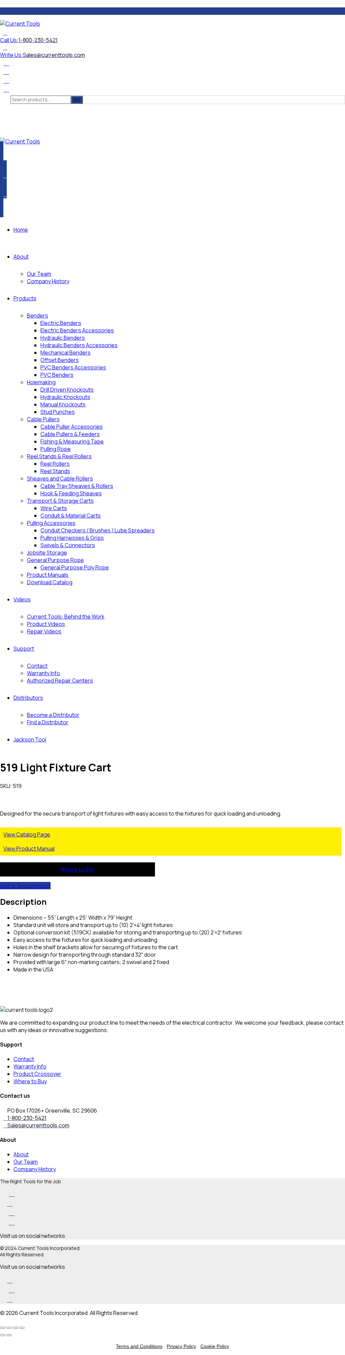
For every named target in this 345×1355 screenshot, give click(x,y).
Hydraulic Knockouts (65, 397)
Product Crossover (37, 1074)
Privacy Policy (181, 1346)
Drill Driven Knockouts (67, 389)
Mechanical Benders (65, 352)
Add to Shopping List (25, 885)
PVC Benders (56, 374)
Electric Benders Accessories (77, 330)
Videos (22, 599)
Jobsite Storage (47, 552)
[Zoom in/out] (2, 1328)
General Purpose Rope (55, 560)
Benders (37, 315)
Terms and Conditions (139, 1346)
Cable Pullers (43, 419)
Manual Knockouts (63, 404)
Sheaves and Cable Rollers (60, 478)
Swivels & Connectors (67, 545)
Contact (37, 665)
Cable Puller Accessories (71, 426)
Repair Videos (44, 631)
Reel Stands (55, 471)
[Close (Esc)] (22, 1328)
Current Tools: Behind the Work (65, 616)
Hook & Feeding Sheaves (71, 493)
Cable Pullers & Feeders (70, 434)
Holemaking (41, 382)
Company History (48, 281)
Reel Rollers (55, 463)
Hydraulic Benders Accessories (79, 345)
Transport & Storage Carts (60, 500)
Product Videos (46, 624)
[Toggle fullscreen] (9, 1328)
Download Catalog (49, 582)
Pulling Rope (55, 449)
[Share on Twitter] (1, 989)
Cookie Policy (214, 1346)
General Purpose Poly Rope (74, 567)
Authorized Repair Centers (60, 680)
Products (24, 298)
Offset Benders (59, 360)
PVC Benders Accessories (73, 367)
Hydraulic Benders (62, 337)
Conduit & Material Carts (70, 515)
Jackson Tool (29, 739)
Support (23, 648)
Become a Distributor (53, 715)
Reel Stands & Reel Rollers (59, 456)
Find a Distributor (47, 722)
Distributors (28, 697)
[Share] (15, 1328)
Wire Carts (53, 508)
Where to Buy (77, 869)
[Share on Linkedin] (1, 997)
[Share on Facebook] (1, 982)
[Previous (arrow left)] (2, 1335)
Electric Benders (60, 323)
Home (20, 229)
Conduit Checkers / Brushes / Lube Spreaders (97, 530)
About (21, 256)
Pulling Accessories (51, 523)
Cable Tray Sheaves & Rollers (76, 486)
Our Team (39, 273)
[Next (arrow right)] (9, 1335)
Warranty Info (43, 673)
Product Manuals (47, 575)
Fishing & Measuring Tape (72, 441)
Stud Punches (57, 412)
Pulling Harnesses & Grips (72, 537)
